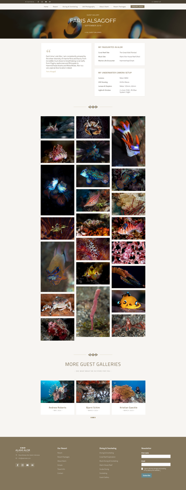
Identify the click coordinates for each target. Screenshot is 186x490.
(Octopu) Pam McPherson (57, 407)
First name (145, 453)
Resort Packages (63, 457)
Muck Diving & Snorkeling (108, 461)
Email (143, 461)
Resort (59, 453)
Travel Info (61, 469)
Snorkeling (103, 473)
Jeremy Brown (128, 407)
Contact (60, 473)
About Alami (61, 461)
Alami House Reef (105, 465)
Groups (59, 465)
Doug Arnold (93, 407)
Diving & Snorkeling (106, 453)
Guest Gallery (104, 477)
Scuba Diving (104, 469)
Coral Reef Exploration (107, 457)
